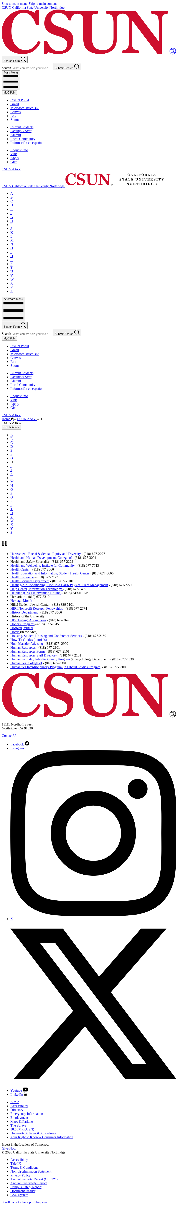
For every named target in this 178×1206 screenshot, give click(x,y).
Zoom (14, 120)
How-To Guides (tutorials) (28, 640)
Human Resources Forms (27, 651)
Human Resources (23, 647)
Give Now (9, 1148)
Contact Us (9, 735)
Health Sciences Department (29, 581)
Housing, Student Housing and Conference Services (46, 636)
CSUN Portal (19, 100)
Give (13, 162)
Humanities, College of (26, 663)
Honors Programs (22, 624)
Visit (13, 154)
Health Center (20, 569)
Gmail (14, 104)
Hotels (15, 632)
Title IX (15, 1163)
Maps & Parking (21, 1121)
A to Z (14, 1102)
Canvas (15, 112)
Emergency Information (26, 1114)
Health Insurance (22, 577)
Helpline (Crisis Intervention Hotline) (35, 593)
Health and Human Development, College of (41, 557)
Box (13, 116)
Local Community (22, 139)
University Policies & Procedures (33, 1133)
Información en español (26, 143)
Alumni (15, 135)
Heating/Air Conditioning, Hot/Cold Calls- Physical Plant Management (59, 585)
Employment (19, 1117)
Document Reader (22, 1191)
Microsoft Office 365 (24, 108)
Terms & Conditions (24, 1167)
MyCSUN (9, 92)
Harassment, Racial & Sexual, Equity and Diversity (45, 554)
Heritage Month (21, 600)
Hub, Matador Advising (26, 643)
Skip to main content (42, 3)
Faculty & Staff (20, 131)
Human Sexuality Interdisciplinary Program (40, 659)
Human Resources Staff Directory (33, 655)
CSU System (19, 1195)
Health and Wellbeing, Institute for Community (42, 565)
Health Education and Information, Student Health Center (49, 573)
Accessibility (19, 1106)
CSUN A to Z (11, 169)
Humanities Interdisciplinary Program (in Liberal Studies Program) (55, 667)
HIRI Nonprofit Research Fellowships (36, 608)
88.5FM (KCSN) (22, 1129)
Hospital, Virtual (21, 628)
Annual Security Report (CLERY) (34, 1179)
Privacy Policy (20, 1175)
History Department (24, 612)
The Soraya (18, 1125)
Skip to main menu (15, 3)
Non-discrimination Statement (30, 1171)
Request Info (19, 150)
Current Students (21, 127)
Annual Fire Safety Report (28, 1183)
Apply (14, 158)
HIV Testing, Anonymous (28, 620)
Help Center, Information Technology (36, 589)
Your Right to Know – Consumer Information (41, 1137)
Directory (16, 1110)
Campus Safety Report (25, 1187)
